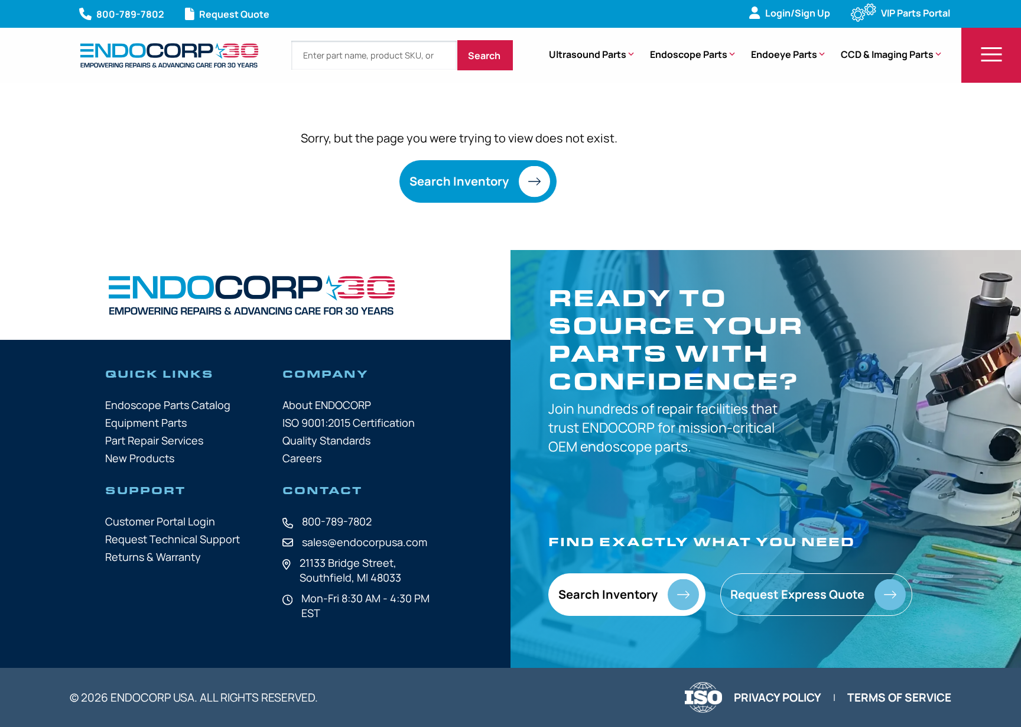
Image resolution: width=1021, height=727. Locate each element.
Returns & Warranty (153, 557)
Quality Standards (326, 440)
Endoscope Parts (688, 54)
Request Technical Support (172, 539)
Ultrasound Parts (587, 54)
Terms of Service (899, 697)
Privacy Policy (777, 697)
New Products (139, 458)
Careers (301, 458)
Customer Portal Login (160, 521)
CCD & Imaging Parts (887, 54)
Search (485, 55)
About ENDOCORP (326, 405)
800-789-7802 (337, 521)
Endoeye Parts (784, 54)
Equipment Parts (146, 423)
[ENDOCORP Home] (169, 55)
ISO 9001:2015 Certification (348, 423)
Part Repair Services (154, 440)
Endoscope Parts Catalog (167, 405)
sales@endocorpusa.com (364, 542)
